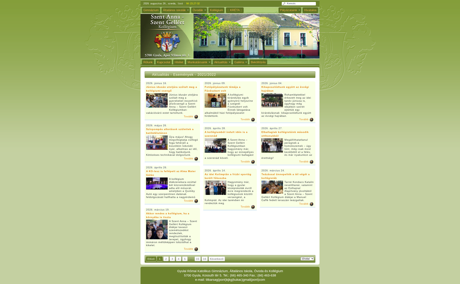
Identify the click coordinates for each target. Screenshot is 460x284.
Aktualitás (220, 62)
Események (184, 75)
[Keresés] (284, 3)
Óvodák (198, 10)
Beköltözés (258, 62)
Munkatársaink (197, 62)
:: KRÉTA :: (234, 10)
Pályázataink (288, 10)
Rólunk (148, 62)
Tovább (188, 116)
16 (204, 258)
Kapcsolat (163, 62)
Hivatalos (310, 10)
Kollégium (216, 10)
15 (197, 258)
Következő (217, 258)
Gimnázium (151, 10)
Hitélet (179, 62)
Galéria (239, 62)
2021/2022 (206, 75)
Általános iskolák (174, 10)
